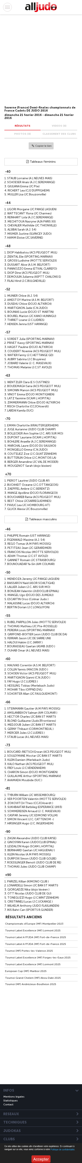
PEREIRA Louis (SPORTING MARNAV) (31, 630)
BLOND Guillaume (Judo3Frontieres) (31, 720)
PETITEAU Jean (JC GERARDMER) (29, 548)
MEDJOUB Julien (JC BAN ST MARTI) (31, 724)
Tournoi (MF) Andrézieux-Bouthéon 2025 (30, 984)
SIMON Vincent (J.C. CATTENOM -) (30, 819)
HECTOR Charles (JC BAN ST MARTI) (31, 716)
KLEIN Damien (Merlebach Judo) (28, 760)
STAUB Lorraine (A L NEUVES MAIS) (29, 178)
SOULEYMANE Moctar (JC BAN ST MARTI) (34, 755)
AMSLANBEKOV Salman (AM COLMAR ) (32, 712)
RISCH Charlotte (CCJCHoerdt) (28, 406)
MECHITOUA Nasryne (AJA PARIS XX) (31, 221)
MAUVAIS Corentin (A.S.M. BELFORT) (31, 665)
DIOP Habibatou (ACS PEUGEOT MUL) (32, 252)
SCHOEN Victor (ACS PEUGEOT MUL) (31, 673)
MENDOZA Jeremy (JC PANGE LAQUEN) (33, 579)
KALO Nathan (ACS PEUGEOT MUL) (30, 764)
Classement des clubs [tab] (59, 133)
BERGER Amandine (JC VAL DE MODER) (32, 461)
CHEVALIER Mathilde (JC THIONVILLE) (32, 225)
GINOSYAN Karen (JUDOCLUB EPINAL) (31, 842)
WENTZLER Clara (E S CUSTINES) (28, 382)
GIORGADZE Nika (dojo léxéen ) (28, 889)
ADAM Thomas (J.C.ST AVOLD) (27, 556)
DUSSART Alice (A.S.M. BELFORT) (28, 264)
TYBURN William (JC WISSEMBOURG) (31, 795)
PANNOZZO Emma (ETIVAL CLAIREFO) (32, 268)
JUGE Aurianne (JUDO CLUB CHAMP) (31, 429)
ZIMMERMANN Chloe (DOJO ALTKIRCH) (33, 402)
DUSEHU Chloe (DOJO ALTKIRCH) (29, 303)
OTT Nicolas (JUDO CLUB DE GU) (29, 893)
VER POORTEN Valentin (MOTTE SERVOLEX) (36, 799)
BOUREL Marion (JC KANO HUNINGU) (31, 316)
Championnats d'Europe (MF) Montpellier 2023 (34, 923)
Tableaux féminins (42, 162)
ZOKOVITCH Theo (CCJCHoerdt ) (30, 803)
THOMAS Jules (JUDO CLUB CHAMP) (31, 866)
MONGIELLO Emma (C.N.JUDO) (27, 449)
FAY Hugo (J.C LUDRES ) (22, 681)
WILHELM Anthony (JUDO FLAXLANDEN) (33, 905)
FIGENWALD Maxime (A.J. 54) (26, 539)
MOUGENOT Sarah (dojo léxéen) (29, 465)
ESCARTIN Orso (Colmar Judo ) (28, 599)
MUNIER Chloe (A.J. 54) (22, 295)
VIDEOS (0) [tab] (59, 125)
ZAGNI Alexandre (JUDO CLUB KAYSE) (31, 838)
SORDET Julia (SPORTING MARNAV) (30, 339)
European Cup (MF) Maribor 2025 (26, 971)
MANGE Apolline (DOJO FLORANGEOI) (32, 492)
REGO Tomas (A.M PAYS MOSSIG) (29, 543)
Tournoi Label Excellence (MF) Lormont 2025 (33, 930)
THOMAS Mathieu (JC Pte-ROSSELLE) (32, 626)
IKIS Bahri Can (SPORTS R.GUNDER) (30, 909)
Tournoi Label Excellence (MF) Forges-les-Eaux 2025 (38, 957)
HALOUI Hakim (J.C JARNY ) (25, 642)
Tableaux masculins (42, 519)
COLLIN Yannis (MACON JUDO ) (27, 669)
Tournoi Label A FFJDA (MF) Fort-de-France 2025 (35, 937)
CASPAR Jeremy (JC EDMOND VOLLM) (32, 815)
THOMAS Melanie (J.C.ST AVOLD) (29, 367)
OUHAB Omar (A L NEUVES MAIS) (28, 650)
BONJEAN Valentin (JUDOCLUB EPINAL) (33, 591)
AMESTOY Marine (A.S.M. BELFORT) (30, 300)
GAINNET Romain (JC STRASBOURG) (31, 560)
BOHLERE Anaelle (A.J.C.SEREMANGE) (31, 441)
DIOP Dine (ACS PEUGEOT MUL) (28, 272)
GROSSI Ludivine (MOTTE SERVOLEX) (32, 260)
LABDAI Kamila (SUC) (20, 410)
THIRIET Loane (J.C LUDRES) (25, 320)
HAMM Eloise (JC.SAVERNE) (25, 237)
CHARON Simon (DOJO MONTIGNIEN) (32, 772)
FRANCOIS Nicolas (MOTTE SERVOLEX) (33, 552)
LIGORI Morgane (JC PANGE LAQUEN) (32, 209)
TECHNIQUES (15, 1122)
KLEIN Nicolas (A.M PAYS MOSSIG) (29, 854)
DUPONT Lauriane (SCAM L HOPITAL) (31, 437)
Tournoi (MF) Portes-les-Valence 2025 (29, 950)
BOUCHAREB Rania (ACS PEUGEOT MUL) (34, 497)
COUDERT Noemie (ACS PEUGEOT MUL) (34, 351)
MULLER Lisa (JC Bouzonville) (26, 194)
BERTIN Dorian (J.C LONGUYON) (28, 607)
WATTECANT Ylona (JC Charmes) (29, 213)
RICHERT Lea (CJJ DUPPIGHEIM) (29, 190)
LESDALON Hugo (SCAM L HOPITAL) (30, 846)
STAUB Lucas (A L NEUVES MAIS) (28, 737)
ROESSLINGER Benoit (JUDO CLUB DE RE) (34, 862)
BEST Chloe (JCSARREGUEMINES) (29, 501)
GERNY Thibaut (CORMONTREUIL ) (30, 729)
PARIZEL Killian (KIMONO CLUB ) (28, 881)
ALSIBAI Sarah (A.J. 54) (21, 229)
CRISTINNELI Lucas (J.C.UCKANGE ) (30, 901)
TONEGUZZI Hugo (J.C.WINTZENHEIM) (33, 897)
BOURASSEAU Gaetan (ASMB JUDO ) (31, 646)
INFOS (8, 1090)
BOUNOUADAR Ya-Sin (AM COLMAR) (31, 564)
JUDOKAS (12, 1131)
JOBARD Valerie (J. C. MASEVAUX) (29, 363)
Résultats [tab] (22, 125)
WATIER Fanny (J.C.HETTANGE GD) (30, 355)
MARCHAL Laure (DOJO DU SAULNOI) (31, 445)
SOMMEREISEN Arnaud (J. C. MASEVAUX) (34, 811)
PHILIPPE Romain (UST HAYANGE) (28, 535)
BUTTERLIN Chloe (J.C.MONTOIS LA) (31, 457)
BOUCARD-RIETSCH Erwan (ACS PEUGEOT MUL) (39, 751)
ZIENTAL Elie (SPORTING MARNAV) (30, 256)
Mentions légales (13, 1096)
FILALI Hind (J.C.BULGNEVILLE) (26, 281)
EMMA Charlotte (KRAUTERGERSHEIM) (33, 425)
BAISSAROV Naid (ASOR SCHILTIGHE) (31, 583)
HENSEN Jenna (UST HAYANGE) (27, 324)
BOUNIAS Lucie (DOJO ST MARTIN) (30, 312)
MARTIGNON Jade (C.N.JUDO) (27, 308)
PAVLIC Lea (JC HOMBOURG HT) (28, 505)
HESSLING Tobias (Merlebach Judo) (30, 685)
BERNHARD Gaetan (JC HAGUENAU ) (31, 850)
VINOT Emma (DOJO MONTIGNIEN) (30, 394)
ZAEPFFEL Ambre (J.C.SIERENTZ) (28, 488)
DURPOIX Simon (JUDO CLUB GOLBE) (31, 858)
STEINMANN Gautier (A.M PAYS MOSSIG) (33, 708)
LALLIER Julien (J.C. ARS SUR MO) (28, 587)
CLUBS (9, 1139)
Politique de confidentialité (62, 1149)
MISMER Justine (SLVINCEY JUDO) (29, 233)
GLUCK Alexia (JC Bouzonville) (27, 509)
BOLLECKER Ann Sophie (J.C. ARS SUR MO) (35, 433)
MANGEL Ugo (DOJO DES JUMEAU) (30, 595)
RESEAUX (11, 1114)
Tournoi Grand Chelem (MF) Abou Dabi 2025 (33, 977)
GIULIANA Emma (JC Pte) (23, 186)
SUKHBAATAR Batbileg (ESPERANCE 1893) (34, 807)
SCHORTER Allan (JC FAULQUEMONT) (32, 693)
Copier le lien (43, 145)
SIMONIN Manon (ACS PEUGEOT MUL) (32, 390)
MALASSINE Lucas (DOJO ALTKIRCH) (30, 603)
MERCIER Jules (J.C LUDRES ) (26, 732)
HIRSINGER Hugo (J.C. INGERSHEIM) (30, 823)
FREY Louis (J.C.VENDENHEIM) (26, 768)
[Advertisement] (36, 61)
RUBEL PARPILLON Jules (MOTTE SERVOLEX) (36, 622)
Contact (8, 1104)
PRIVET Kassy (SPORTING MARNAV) (30, 343)
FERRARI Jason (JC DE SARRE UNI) (29, 638)
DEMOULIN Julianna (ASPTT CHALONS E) (34, 276)
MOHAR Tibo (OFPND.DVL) (24, 689)
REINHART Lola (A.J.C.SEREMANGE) (30, 217)
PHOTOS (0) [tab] (22, 133)
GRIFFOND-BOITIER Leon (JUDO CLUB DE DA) (37, 634)
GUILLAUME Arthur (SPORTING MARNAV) (34, 776)
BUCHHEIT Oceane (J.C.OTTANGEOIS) (32, 484)
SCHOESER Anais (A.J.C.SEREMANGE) (31, 182)
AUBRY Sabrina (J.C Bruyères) (26, 359)
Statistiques (10, 1100)
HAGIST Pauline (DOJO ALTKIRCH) (30, 347)
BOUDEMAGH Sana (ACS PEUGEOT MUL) (34, 386)
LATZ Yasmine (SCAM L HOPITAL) (29, 398)
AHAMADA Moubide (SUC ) (24, 780)
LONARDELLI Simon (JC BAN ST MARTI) (32, 885)
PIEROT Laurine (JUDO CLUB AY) (28, 480)
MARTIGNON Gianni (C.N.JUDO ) (28, 677)
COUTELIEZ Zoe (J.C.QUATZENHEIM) (32, 453)
